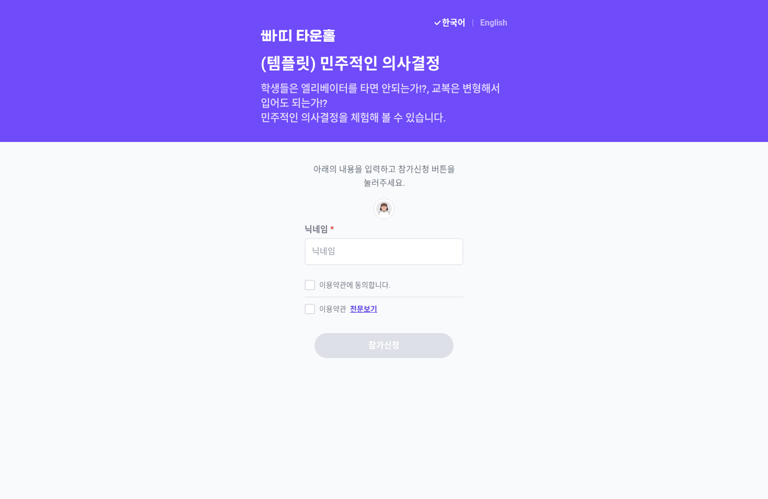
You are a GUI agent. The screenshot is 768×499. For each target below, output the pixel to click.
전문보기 (363, 309)
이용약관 (348, 309)
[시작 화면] (384, 35)
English (493, 23)
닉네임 (319, 229)
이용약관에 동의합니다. (355, 285)
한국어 (454, 23)
